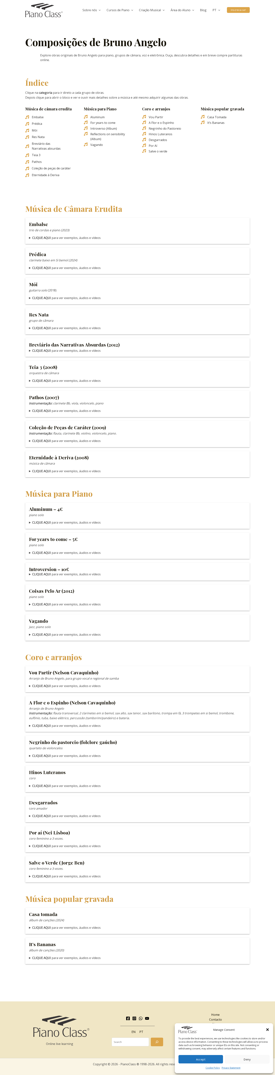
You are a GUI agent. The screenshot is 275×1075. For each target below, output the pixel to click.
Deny (247, 1059)
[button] (267, 1029)
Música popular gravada (222, 108)
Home (215, 1015)
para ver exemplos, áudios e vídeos (66, 238)
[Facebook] (128, 1018)
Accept (200, 1059)
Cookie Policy (213, 1067)
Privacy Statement (231, 1067)
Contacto (215, 1019)
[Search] (157, 1042)
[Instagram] (134, 1018)
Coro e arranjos (156, 108)
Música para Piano (100, 108)
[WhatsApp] (141, 1018)
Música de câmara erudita (48, 108)
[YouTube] (147, 1018)
